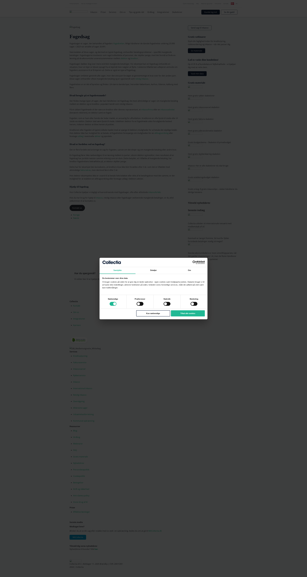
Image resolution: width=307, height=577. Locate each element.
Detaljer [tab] (153, 270)
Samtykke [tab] (117, 270)
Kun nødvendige (153, 313)
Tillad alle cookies (187, 313)
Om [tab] (189, 270)
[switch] (140, 304)
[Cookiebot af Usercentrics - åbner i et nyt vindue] (194, 262)
